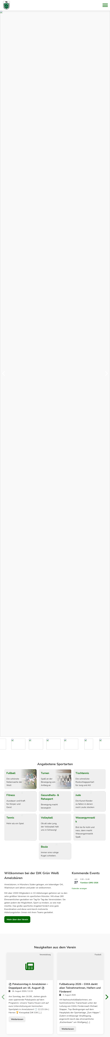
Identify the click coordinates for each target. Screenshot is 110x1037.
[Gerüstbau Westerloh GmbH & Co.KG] (81, 744)
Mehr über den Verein (17, 919)
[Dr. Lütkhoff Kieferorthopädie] (11, 744)
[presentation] (4, 374)
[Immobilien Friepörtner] (64, 744)
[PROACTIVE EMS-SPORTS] (99, 744)
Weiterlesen (17, 1019)
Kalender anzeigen (79, 888)
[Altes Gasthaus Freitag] (28, 744)
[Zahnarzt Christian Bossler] (46, 744)
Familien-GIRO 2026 (89, 882)
